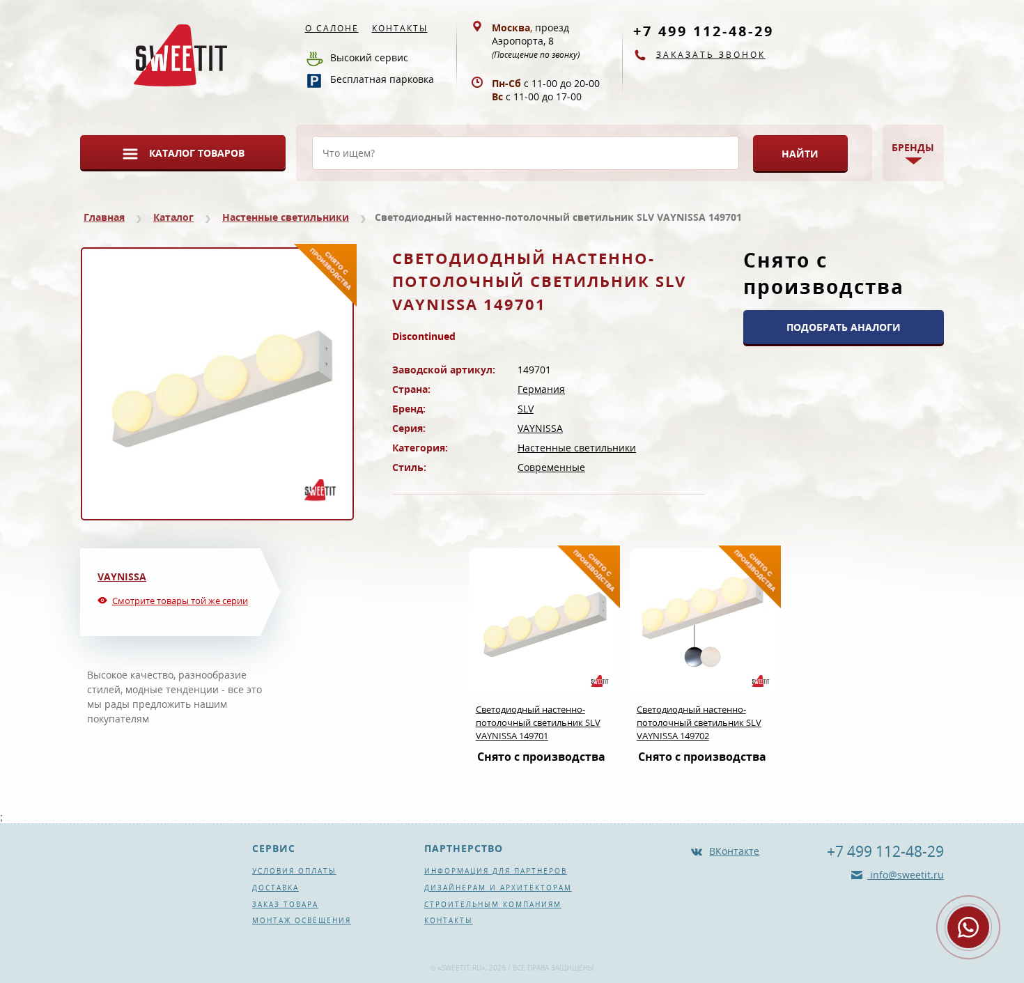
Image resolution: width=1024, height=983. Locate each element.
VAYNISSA (540, 428)
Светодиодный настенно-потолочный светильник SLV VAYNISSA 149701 (538, 722)
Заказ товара (285, 904)
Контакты (400, 28)
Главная (104, 217)
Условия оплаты (294, 871)
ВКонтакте (734, 851)
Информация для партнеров (495, 871)
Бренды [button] (913, 147)
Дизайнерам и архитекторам (498, 887)
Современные (551, 467)
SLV (526, 408)
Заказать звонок (711, 55)
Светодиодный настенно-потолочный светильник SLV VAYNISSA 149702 (699, 722)
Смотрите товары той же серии (180, 600)
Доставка (275, 887)
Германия (541, 389)
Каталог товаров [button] (197, 153)
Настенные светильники (285, 217)
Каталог (173, 217)
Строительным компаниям (492, 904)
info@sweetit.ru (905, 874)
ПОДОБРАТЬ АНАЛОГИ (843, 327)
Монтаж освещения (301, 920)
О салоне (332, 28)
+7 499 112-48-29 (703, 31)
